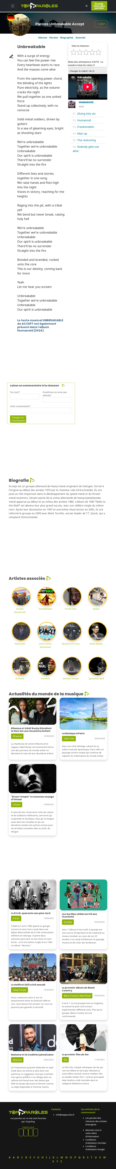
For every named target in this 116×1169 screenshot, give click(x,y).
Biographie (66, 37)
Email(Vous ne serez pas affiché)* (55, 394)
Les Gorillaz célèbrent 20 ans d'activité (79, 915)
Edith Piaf (69, 738)
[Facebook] (21, 1132)
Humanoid (84, 120)
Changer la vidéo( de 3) (82, 71)
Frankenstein (85, 127)
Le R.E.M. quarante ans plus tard (30, 913)
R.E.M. (16, 918)
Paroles (53, 37)
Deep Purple (19, 989)
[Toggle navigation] (13, 6)
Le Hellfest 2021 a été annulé (28, 984)
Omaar (16, 804)
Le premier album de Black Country (78, 989)
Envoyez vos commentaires (18, 419)
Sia (65, 1059)
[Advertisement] (58, 353)
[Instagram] (30, 1132)
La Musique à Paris (73, 733)
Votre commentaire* (20, 406)
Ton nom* (15, 392)
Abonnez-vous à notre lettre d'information (93, 1133)
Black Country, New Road (77, 995)
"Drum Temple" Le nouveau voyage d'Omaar (32, 798)
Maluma (17, 1059)
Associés (80, 37)
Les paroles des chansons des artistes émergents (96, 1121)
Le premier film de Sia (75, 1054)
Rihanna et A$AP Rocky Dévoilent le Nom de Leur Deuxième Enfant (31, 730)
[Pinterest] (25, 1132)
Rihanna (17, 736)
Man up (82, 133)
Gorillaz (68, 922)
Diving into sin (86, 114)
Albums (42, 37)
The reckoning (86, 140)
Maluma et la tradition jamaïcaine (32, 1054)
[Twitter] (35, 1132)
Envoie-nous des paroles (99, 6)
